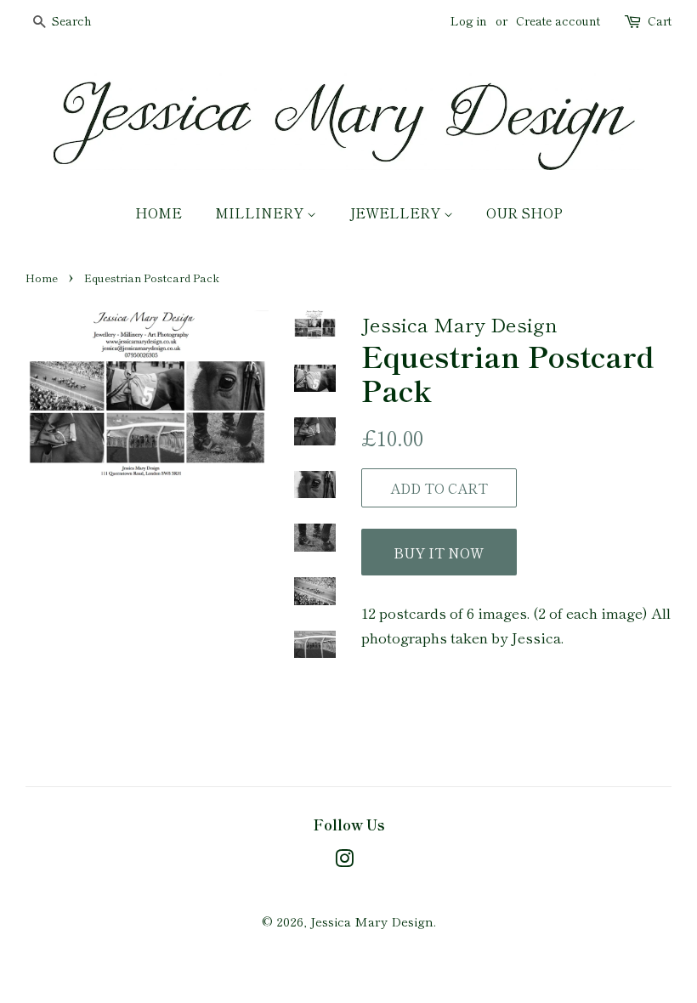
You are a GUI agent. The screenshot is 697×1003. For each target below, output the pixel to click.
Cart (660, 20)
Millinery (261, 212)
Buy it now (439, 552)
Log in (468, 20)
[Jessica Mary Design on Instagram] (344, 861)
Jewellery (396, 212)
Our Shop (524, 212)
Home (158, 212)
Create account (558, 20)
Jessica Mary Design (372, 921)
